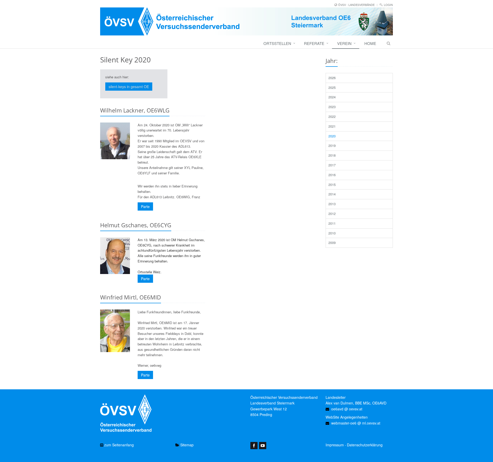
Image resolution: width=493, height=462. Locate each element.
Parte (145, 206)
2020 (332, 136)
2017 (332, 165)
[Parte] (115, 140)
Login (388, 5)
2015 (332, 184)
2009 (332, 242)
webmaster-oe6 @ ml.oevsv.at (355, 423)
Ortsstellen (277, 43)
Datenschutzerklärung (365, 444)
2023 (332, 106)
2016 (332, 174)
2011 (332, 223)
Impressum (335, 444)
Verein (344, 43)
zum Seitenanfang (118, 444)
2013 (332, 203)
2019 (332, 145)
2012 (332, 213)
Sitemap (186, 444)
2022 (332, 116)
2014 (332, 194)
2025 (332, 87)
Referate (314, 43)
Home (370, 43)
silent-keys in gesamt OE (129, 86)
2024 (332, 97)
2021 (332, 126)
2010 (332, 233)
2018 (332, 155)
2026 (332, 77)
